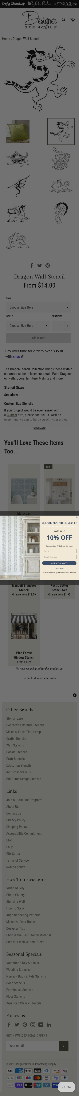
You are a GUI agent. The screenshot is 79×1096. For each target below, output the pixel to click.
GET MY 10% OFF (59, 563)
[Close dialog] (77, 518)
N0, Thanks (59, 568)
